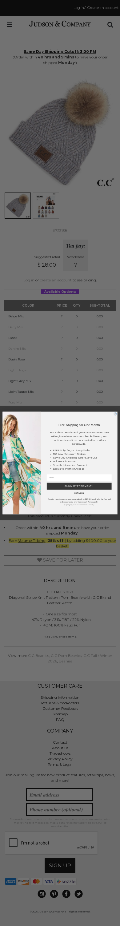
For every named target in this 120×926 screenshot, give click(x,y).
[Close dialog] (115, 414)
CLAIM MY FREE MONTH (79, 486)
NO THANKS (79, 493)
